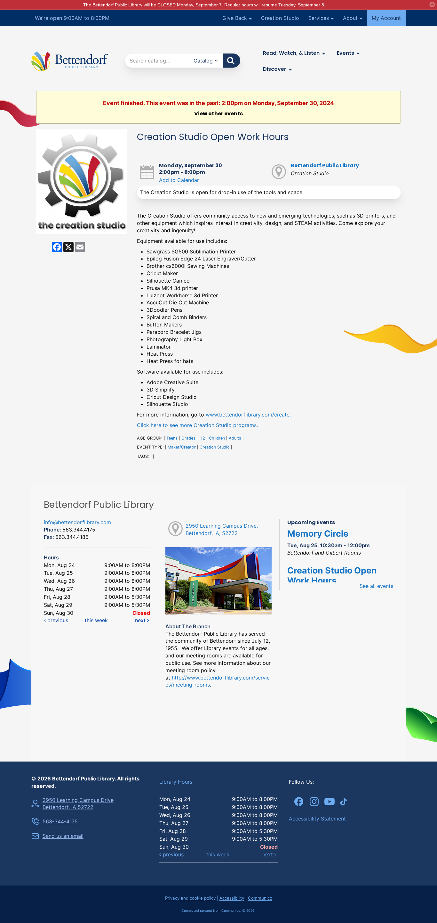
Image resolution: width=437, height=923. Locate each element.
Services (318, 18)
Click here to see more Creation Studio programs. (197, 425)
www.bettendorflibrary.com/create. (248, 414)
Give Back (234, 18)
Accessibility (231, 898)
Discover (274, 69)
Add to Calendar (179, 180)
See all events (376, 586)
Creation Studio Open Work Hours (332, 575)
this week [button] (96, 620)
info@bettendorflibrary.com (77, 522)
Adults (235, 438)
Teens (172, 438)
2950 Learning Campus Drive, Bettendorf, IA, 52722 (222, 529)
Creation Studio (280, 18)
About (350, 18)
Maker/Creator (182, 447)
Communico (260, 898)
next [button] (141, 620)
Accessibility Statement (317, 818)
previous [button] (57, 620)
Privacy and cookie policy (190, 898)
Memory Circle (317, 533)
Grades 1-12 (193, 438)
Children (217, 438)
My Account (386, 18)
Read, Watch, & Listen (291, 53)
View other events (218, 113)
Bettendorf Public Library (325, 165)
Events (345, 53)
